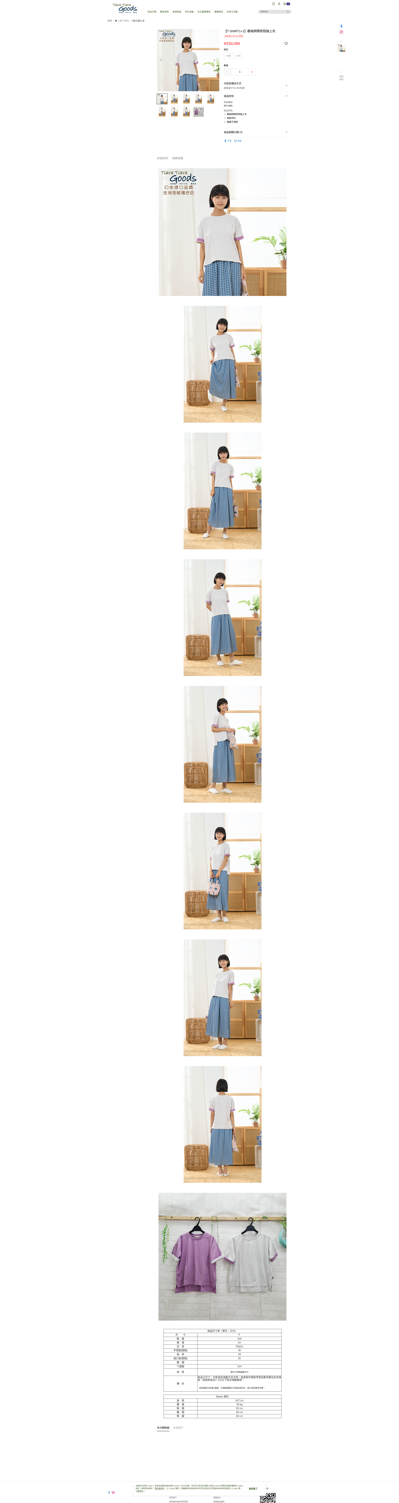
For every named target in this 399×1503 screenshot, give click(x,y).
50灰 (238, 55)
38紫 (228, 55)
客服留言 (217, 1498)
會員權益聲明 (218, 1502)
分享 (229, 141)
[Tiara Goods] (125, 8)
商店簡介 (173, 1498)
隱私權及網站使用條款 (178, 1502)
